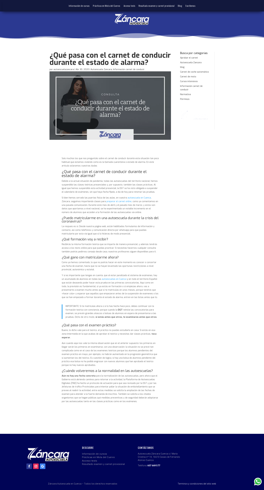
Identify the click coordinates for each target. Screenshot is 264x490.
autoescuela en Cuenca (139, 197)
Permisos (184, 99)
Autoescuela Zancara (101, 69)
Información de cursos (79, 6)
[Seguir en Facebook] (29, 466)
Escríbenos (190, 6)
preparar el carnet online (119, 201)
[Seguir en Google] (42, 466)
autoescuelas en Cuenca (114, 279)
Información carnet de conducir (129, 69)
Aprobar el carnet (189, 57)
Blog (180, 6)
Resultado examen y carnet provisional (157, 6)
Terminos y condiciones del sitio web (197, 483)
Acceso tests (129, 6)
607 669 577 (153, 465)
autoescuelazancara (63, 69)
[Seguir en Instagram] (36, 466)
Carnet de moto (188, 76)
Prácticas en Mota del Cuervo (106, 6)
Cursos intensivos (189, 81)
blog (182, 67)
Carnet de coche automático (194, 71)
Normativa (185, 94)
